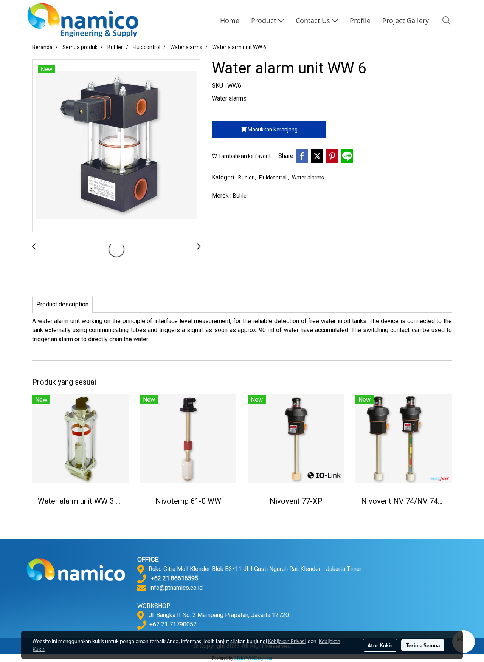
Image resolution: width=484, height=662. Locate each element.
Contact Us (314, 20)
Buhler (246, 178)
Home (229, 20)
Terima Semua (423, 645)
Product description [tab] (62, 304)
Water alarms (308, 178)
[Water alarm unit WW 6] (116, 146)
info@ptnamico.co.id (176, 587)
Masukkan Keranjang (272, 130)
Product (264, 20)
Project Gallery (405, 20)
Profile (360, 20)
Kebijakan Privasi (287, 640)
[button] (446, 20)
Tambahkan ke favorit (244, 156)
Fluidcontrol (273, 178)
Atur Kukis (380, 645)
